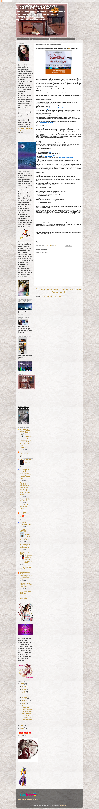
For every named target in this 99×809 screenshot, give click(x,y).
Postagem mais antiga (70, 289)
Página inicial (58, 292)
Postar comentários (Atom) (51, 296)
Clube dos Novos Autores (25, 568)
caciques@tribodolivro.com (49, 109)
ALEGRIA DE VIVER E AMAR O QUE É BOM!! (26, 430)
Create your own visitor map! (28, 799)
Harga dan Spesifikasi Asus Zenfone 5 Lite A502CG (26, 559)
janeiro (24, 703)
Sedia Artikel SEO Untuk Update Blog (26, 577)
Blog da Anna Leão (33, 7)
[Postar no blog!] (67, 246)
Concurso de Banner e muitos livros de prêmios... (27, 708)
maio (24, 692)
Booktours (58, 39)
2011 (22, 725)
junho (24, 689)
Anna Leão (23, 598)
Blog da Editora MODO (25, 573)
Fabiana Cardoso (25, 583)
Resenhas (26, 39)
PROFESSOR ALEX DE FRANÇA (24, 470)
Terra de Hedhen (25, 499)
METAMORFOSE (25, 459)
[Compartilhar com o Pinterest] (71, 246)
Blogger (63, 805)
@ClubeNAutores (49, 156)
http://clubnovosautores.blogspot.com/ (49, 155)
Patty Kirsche (24, 505)
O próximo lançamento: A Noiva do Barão (25, 536)
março (24, 698)
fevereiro (25, 700)
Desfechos (23, 593)
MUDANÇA (23, 500)
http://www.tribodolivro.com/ (66, 157)
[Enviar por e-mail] (66, 246)
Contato (52, 39)
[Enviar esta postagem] (62, 245)
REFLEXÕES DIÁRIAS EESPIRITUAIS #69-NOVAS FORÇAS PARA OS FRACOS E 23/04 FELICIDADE (25, 440)
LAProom (23, 522)
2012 (22, 684)
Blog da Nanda (25, 544)
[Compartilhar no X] (68, 246)
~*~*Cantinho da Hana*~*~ (25, 591)
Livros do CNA (39, 39)
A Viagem (23, 513)
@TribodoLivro (48, 159)
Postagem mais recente (47, 289)
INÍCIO (20, 39)
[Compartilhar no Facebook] (69, 246)
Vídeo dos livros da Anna (68, 39)
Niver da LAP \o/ (25, 524)
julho (24, 686)
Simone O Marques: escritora (23, 530)
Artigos (32, 39)
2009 (22, 728)
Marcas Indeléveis (23, 483)
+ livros (46, 39)
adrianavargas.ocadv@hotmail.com (56, 107)
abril (24, 695)
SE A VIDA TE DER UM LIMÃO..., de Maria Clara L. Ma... (27, 717)
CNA (69, 48)
